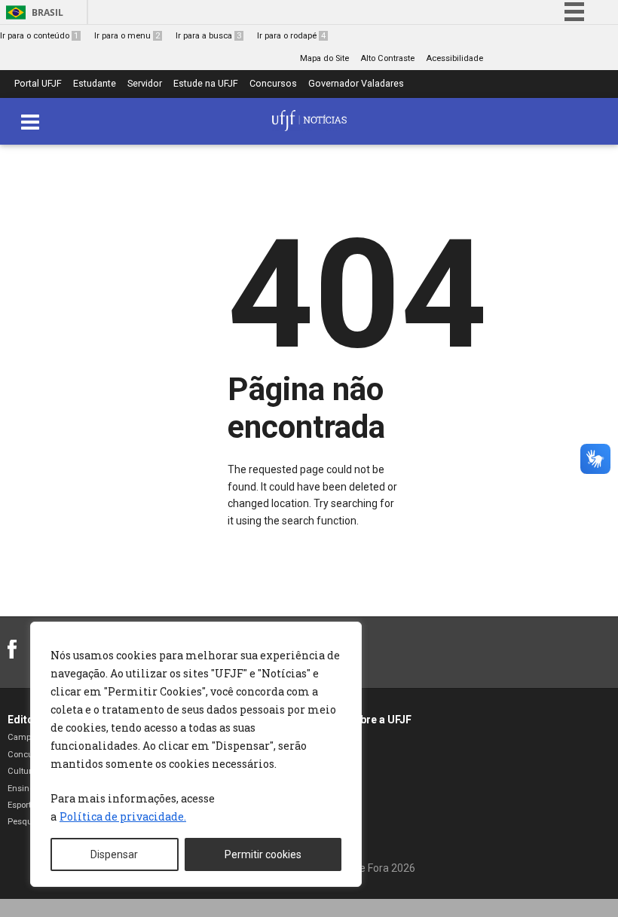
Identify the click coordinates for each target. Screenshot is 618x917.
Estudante (94, 84)
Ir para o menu (127, 36)
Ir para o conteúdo (39, 36)
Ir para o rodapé (291, 36)
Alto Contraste (387, 58)
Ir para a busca (208, 36)
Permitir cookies (263, 854)
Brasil (47, 12)
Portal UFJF (38, 84)
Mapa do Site (324, 58)
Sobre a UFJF (379, 720)
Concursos (273, 84)
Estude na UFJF (205, 84)
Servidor (144, 84)
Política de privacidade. (123, 816)
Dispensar (114, 854)
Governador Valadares (356, 84)
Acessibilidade (454, 58)
